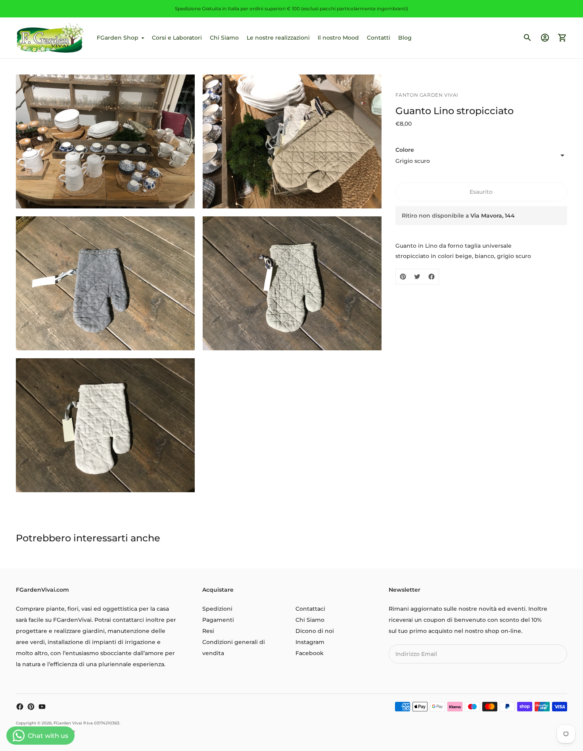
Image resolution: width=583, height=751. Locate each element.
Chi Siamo (224, 37)
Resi (208, 630)
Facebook (309, 653)
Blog (405, 37)
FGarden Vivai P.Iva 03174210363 (86, 723)
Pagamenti (218, 619)
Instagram (309, 642)
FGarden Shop (117, 37)
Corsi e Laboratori (177, 37)
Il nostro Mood (338, 37)
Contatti (378, 37)
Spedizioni (217, 608)
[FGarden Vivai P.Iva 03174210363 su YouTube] (42, 707)
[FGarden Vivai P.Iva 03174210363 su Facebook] (20, 707)
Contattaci (310, 608)
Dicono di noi (314, 630)
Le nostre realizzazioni (278, 37)
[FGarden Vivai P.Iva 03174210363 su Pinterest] (31, 707)
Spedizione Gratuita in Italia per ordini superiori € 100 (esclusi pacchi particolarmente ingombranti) (291, 8)
